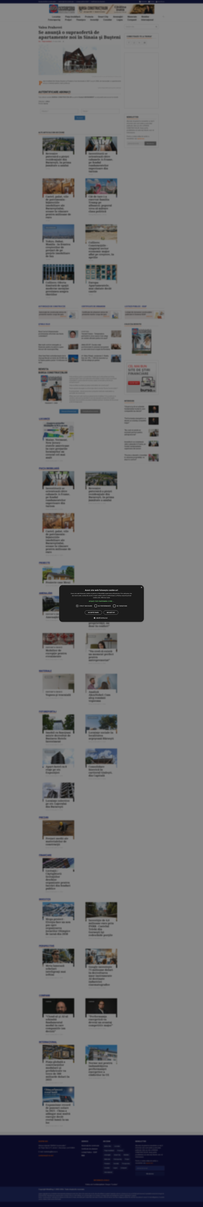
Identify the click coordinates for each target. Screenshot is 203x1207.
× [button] (141, 587)
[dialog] (101, 603)
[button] (101, 601)
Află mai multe (105, 597)
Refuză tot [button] (111, 612)
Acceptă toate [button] (93, 612)
